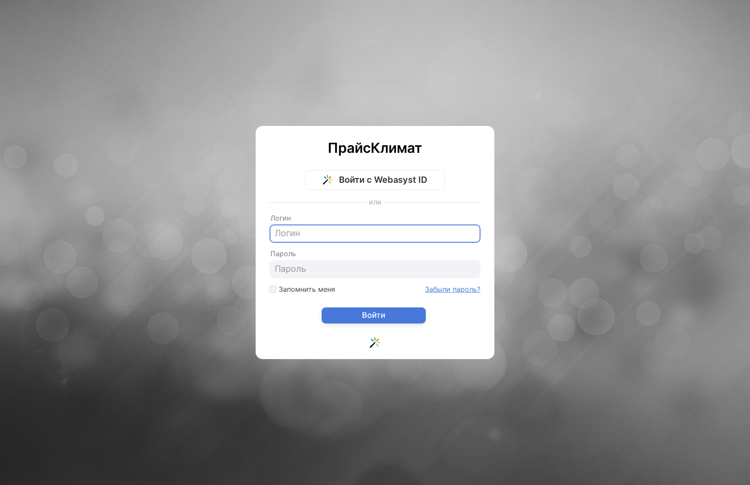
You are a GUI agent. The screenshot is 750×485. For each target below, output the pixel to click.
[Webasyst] (375, 344)
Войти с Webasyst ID (382, 180)
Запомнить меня (305, 289)
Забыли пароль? (452, 289)
